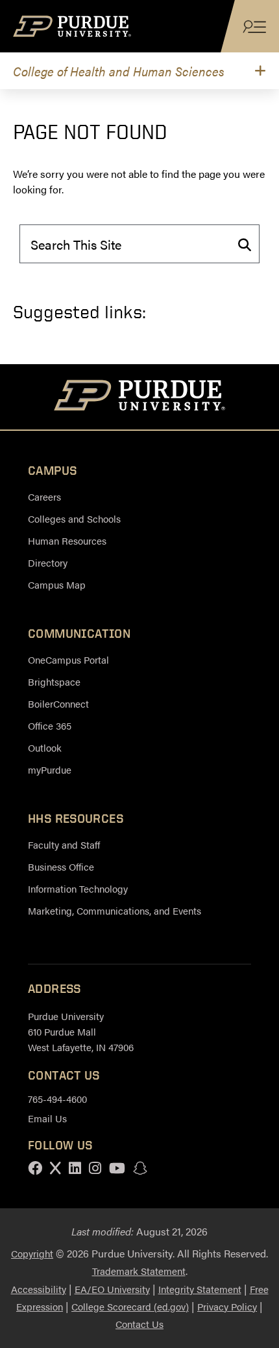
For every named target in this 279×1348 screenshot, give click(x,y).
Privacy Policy (227, 1306)
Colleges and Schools (74, 518)
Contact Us (139, 1324)
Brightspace (54, 681)
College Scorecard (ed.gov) (130, 1306)
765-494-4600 (57, 1098)
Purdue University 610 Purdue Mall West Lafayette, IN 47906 (81, 1031)
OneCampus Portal (68, 659)
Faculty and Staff (64, 844)
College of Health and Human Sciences (118, 70)
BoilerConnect (58, 703)
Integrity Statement (199, 1289)
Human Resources (67, 540)
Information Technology (78, 888)
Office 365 (49, 725)
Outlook (45, 747)
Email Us (47, 1118)
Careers (44, 496)
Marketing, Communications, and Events (114, 910)
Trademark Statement (139, 1270)
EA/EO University (112, 1289)
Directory (47, 562)
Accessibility (38, 1289)
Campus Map (57, 584)
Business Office (61, 866)
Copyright (32, 1253)
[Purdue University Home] (140, 397)
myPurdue (49, 769)
